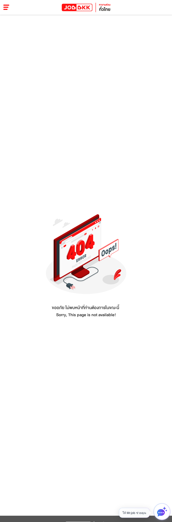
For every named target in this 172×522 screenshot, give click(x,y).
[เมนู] (6, 7)
